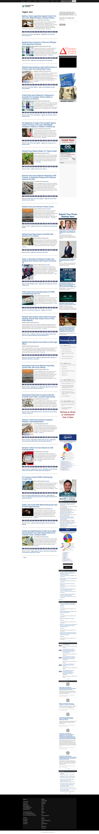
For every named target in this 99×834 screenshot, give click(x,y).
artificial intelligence (46, 87)
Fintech (52, 1)
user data (38, 552)
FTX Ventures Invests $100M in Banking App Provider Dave (37, 478)
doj (46, 115)
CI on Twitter (25, 817)
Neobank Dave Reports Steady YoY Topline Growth (39, 151)
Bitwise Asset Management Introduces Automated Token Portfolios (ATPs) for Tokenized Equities (67, 518)
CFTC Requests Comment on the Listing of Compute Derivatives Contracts (69, 665)
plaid (51, 60)
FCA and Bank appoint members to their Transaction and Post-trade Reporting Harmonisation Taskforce (67, 784)
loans (29, 35)
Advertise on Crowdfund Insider (45, 820)
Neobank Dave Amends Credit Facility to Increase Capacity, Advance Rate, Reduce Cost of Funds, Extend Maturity (39, 318)
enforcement (50, 115)
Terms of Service (43, 826)
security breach (27, 552)
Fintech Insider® (25, 802)
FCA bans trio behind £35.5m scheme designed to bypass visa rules (67, 780)
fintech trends (51, 334)
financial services (39, 168)
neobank (43, 60)
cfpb (48, 198)
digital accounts (39, 523)
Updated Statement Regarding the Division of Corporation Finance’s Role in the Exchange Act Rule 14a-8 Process (68, 633)
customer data (45, 551)
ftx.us (26, 498)
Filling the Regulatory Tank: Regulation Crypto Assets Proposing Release (68, 612)
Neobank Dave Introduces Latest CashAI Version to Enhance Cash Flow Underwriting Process (39, 68)
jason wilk (50, 226)
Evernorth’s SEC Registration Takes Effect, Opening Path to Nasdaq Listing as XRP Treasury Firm (68, 504)
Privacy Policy (43, 827)
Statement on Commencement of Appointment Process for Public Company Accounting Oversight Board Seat (68, 625)
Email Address (61, 19)
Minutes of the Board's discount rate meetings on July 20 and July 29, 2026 (66, 704)
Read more (62, 607)
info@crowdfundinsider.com (28, 811)
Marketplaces (29, 1)
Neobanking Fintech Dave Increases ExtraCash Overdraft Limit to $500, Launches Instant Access (38, 396)
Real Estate (43, 812)
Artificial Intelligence (34, 87)
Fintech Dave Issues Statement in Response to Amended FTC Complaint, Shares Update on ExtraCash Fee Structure (38, 97)
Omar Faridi (47, 20)
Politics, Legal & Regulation (35, 34)
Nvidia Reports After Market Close (66, 508)
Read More (48, 28)
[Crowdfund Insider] (28, 8)
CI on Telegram (25, 823)
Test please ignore (66, 644)
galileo (43, 523)
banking (44, 226)
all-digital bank (36, 551)
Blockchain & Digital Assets (44, 1)
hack (23, 552)
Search (74, 1)
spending (44, 441)
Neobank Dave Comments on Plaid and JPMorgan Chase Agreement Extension (39, 43)
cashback (35, 439)
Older (24, 557)
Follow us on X (68, 567)
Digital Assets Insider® (26, 805)
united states (29, 359)
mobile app (47, 523)
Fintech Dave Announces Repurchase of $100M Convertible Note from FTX (38, 293)
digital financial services (49, 386)
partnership (24, 524)
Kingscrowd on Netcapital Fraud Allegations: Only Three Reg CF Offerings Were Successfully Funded (68, 523)
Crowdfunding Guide (44, 823)
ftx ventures (38, 252)
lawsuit (23, 35)
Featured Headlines (44, 800)
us (54, 143)
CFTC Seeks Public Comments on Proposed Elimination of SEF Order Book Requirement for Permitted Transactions (69, 658)
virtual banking (36, 359)
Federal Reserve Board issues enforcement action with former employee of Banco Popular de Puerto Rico (67, 688)
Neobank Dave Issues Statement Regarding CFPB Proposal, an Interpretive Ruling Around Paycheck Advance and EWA (39, 177)
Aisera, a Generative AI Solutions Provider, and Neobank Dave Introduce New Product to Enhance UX (39, 261)
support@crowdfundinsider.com (30, 813)
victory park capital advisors (42, 335)
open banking (47, 60)
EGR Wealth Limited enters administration (67, 776)
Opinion (31, 198)
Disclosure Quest (25, 804)
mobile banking (52, 523)
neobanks (32, 200)
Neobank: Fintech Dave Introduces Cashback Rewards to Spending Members (37, 421)
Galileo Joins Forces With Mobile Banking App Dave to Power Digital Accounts (39, 505)
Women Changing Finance (45, 815)
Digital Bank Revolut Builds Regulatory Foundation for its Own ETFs (67, 513)
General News (32, 357)
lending (26, 35)
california (41, 551)
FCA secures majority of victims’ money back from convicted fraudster (68, 789)
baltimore (46, 34)
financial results (51, 469)
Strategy (42, 806)
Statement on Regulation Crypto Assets (67, 618)
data (34, 60)
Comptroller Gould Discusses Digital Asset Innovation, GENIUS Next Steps (67, 589)
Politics (42, 805)
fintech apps (52, 34)
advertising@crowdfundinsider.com (31, 814)
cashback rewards (41, 439)
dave (49, 34)
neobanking (27, 88)
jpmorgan (39, 60)
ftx (46, 310)
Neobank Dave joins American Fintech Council (38, 206)
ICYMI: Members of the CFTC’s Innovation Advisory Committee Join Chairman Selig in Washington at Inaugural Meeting (69, 651)
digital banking (44, 357)
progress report (41, 470)
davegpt (48, 283)
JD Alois (46, 238)
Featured (23, 1)
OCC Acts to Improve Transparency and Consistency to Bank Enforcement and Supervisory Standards (67, 573)
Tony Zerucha (48, 208)
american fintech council (38, 226)
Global (42, 809)
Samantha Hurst (49, 508)
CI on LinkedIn (25, 820)
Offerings (35, 1)
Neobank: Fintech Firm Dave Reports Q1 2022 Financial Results (37, 448)
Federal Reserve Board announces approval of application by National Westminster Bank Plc (66, 718)
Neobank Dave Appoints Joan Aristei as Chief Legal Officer (39, 343)
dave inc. (37, 386)
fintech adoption (45, 334)
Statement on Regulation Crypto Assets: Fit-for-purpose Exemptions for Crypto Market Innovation (68, 604)
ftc (53, 143)
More (57, 1)
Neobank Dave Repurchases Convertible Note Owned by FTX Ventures (37, 235)
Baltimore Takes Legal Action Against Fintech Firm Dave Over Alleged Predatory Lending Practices (39, 17)
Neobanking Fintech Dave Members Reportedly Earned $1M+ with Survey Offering (38, 366)
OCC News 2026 (65, 575)
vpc (48, 335)
